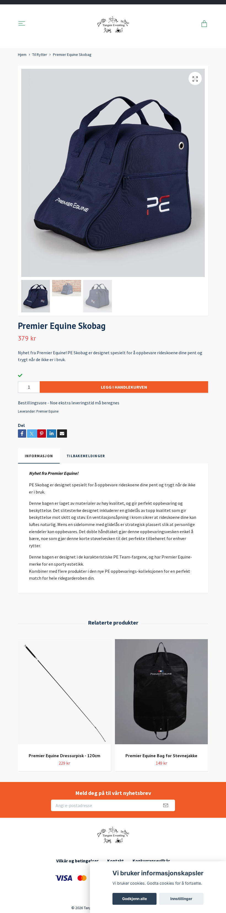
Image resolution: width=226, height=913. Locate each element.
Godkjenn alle (134, 898)
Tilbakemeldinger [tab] (86, 456)
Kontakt (115, 860)
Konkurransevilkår (151, 860)
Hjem (22, 54)
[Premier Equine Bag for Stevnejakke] (161, 693)
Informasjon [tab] (39, 456)
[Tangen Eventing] (113, 24)
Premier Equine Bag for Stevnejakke (161, 755)
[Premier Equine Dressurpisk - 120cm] (64, 693)
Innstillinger (181, 898)
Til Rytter (39, 54)
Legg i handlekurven (124, 387)
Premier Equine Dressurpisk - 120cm (64, 755)
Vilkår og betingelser (77, 860)
